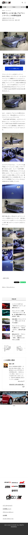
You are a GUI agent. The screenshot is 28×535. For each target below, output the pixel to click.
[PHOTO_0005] (13, 154)
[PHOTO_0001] (7, 233)
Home (14, 7)
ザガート (4, 287)
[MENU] (25, 3)
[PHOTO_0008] (13, 191)
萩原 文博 (17, 20)
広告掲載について (7, 508)
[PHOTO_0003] (18, 233)
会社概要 (5, 515)
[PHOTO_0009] (13, 206)
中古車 (4, 7)
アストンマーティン (10, 287)
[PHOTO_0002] (14, 102)
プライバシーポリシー (8, 512)
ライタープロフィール (8, 518)
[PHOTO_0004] (13, 140)
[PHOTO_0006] (7, 254)
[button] (27, 7)
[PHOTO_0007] (18, 254)
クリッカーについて (7, 505)
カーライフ (23, 7)
